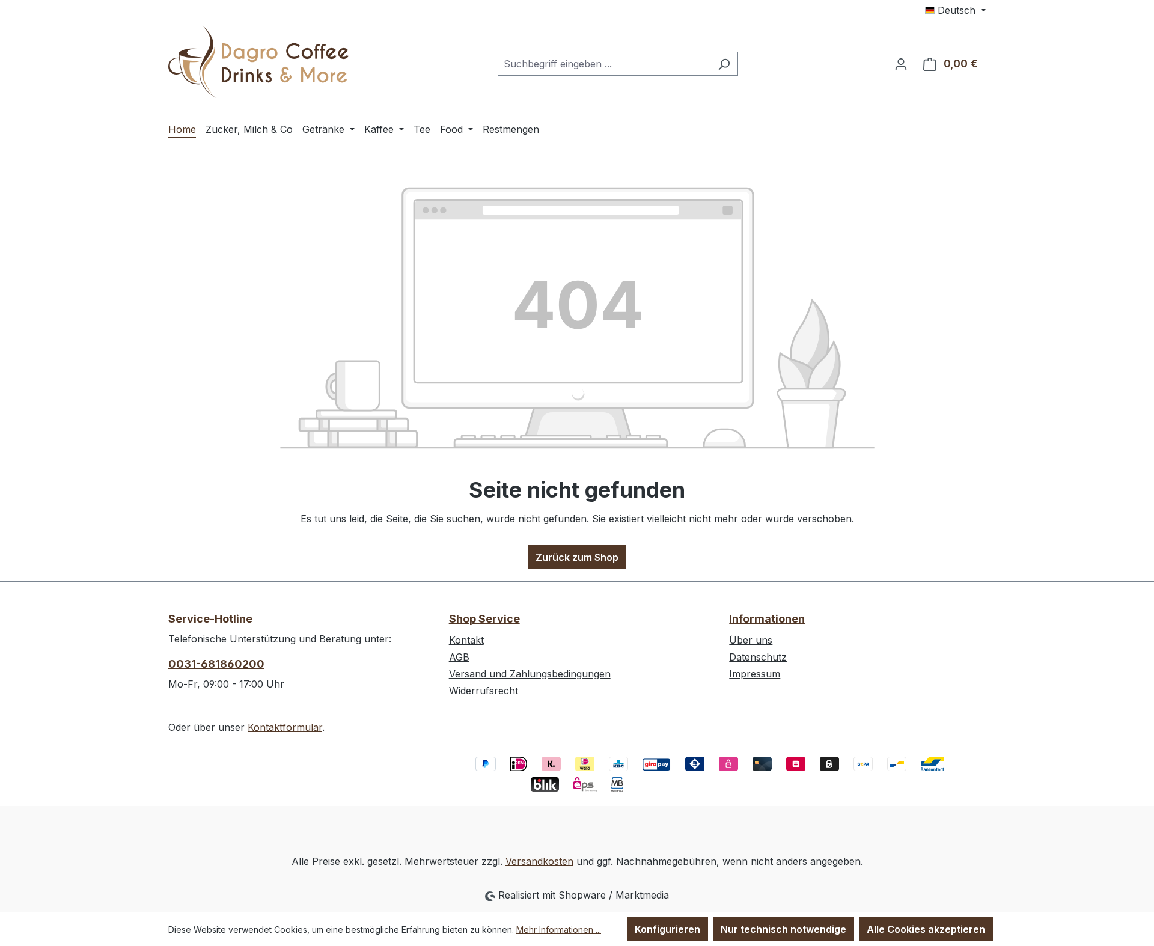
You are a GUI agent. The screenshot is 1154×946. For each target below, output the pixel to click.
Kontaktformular (285, 727)
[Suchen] (724, 64)
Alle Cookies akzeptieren (926, 929)
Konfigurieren (667, 929)
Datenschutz (758, 657)
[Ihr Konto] (901, 64)
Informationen (767, 618)
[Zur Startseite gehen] (258, 61)
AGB (459, 657)
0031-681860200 (216, 664)
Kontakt (466, 640)
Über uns (750, 640)
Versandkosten (539, 861)
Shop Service (484, 618)
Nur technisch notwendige (783, 929)
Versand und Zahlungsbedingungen (530, 674)
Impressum (754, 674)
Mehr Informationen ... (558, 929)
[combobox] (604, 64)
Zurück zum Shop (577, 557)
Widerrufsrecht (483, 691)
